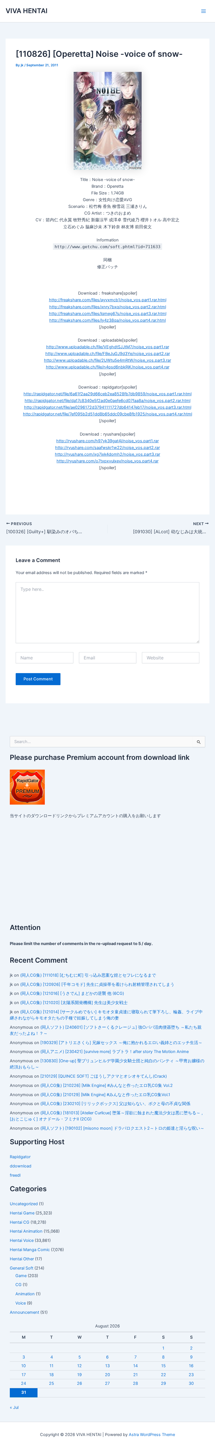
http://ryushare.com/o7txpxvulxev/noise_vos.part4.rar (107, 461)
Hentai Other (22, 1258)
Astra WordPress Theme (152, 1434)
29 (163, 1383)
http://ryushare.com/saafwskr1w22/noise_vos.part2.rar (107, 447)
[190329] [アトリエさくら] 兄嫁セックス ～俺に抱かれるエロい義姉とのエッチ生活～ (121, 1042)
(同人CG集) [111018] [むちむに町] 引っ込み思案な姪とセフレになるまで (88, 975)
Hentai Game (22, 1213)
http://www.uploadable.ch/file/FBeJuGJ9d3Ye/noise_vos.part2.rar (107, 353)
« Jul (14, 1407)
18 (51, 1374)
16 (191, 1365)
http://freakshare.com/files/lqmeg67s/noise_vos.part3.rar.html (107, 313)
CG (18, 1284)
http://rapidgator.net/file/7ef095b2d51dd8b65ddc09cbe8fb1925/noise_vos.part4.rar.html (107, 414)
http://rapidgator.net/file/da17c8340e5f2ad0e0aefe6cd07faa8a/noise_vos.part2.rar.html (107, 400)
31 (23, 1392)
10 (23, 1365)
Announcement (24, 1312)
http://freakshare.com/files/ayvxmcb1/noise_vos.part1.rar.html (107, 299)
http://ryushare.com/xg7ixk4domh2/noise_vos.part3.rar (107, 454)
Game (21, 1275)
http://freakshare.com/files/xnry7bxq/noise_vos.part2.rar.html (107, 306)
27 (107, 1383)
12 (79, 1365)
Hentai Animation (26, 1231)
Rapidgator (20, 1156)
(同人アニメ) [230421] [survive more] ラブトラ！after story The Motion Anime (114, 1051)
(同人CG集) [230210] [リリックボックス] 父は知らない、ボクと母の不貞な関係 (115, 1103)
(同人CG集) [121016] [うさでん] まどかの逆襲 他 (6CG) (72, 993)
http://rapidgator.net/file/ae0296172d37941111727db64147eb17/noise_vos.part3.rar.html (107, 407)
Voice (20, 1303)
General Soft (21, 1268)
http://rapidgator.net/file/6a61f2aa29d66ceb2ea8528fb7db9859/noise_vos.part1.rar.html (107, 393)
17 (24, 1374)
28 (135, 1383)
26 (79, 1383)
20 (107, 1374)
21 (135, 1374)
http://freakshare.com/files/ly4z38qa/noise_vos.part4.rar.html (107, 320)
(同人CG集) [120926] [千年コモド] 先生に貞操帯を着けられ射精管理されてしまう (97, 984)
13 (107, 1365)
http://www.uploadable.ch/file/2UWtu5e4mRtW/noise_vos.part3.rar (107, 360)
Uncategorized (24, 1203)
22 (163, 1374)
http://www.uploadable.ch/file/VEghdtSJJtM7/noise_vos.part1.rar (107, 346)
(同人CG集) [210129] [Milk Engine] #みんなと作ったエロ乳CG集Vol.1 (105, 1094)
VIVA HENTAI (27, 11)
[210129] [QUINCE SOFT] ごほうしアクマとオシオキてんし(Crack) (103, 1076)
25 (51, 1383)
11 (51, 1365)
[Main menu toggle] (203, 11)
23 (191, 1374)
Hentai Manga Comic (30, 1249)
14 (135, 1365)
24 (23, 1383)
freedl (15, 1175)
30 (191, 1383)
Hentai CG (19, 1222)
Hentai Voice (22, 1240)
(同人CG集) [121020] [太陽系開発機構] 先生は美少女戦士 (74, 1002)
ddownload (20, 1166)
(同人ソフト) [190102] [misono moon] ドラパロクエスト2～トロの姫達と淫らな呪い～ (122, 1128)
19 (79, 1374)
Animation (25, 1293)
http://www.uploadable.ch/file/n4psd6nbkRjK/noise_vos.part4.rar (107, 367)
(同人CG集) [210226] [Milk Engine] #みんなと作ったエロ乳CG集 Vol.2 (106, 1085)
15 (163, 1365)
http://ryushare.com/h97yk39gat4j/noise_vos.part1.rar (107, 440)
